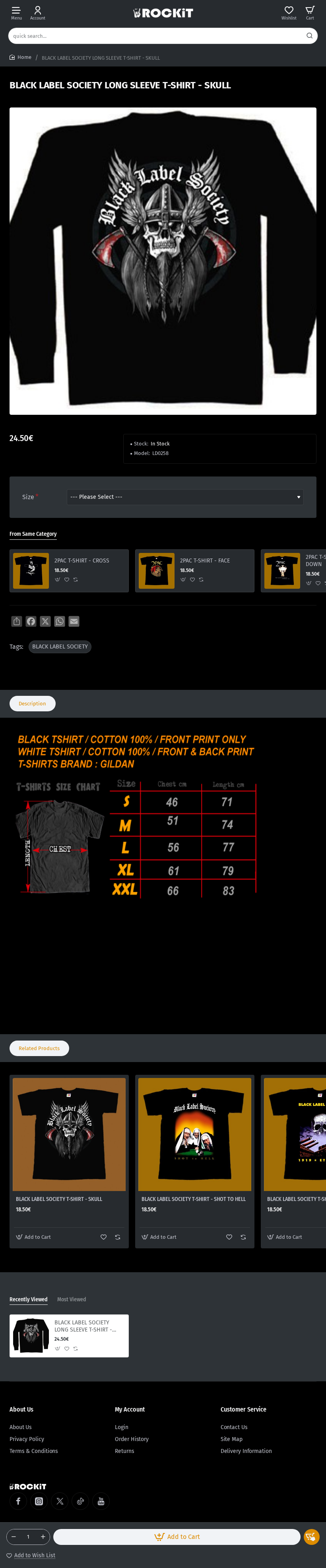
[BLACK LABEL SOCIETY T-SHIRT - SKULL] (69, 1134)
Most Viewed (71, 1299)
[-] (13, 1537)
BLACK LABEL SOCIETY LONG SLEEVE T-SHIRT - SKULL (83, 1326)
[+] (43, 1537)
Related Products (39, 1048)
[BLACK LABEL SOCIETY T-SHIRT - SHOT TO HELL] (194, 1134)
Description (32, 704)
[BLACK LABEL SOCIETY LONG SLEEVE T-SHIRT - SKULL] (31, 1336)
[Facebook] (18, 1501)
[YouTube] (101, 1501)
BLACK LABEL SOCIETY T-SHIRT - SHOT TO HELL (194, 1199)
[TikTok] (80, 1501)
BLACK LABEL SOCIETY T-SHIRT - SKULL (59, 1199)
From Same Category (33, 534)
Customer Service (243, 1409)
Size (28, 497)
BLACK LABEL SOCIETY (60, 646)
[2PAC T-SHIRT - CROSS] (31, 571)
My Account (130, 1409)
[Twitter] (59, 1501)
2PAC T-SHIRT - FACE (205, 560)
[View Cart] (310, 13)
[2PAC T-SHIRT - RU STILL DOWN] (282, 571)
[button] (177, 1537)
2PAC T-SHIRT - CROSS (81, 560)
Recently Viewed (29, 1299)
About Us (21, 1409)
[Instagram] (39, 1501)
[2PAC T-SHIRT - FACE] (157, 571)
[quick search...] (310, 36)
